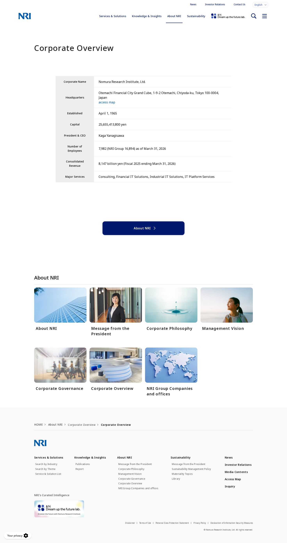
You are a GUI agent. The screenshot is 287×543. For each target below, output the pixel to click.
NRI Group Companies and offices (138, 488)
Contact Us (239, 4)
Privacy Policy (199, 523)
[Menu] (264, 16)
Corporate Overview (130, 483)
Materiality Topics (182, 474)
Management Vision (130, 474)
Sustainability (196, 16)
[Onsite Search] (253, 16)
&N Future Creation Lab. (228, 16)
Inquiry (230, 486)
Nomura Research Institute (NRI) (25, 16)
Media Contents (236, 472)
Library (176, 478)
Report (80, 469)
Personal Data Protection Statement (172, 523)
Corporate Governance (131, 478)
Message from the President (135, 464)
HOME (38, 424)
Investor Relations (215, 4)
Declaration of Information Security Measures (231, 523)
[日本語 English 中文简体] (260, 5)
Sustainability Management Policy (191, 469)
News (193, 4)
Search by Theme (45, 469)
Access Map (233, 479)
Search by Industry (46, 464)
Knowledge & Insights (146, 16)
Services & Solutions (112, 16)
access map (107, 102)
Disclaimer (130, 523)
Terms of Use (145, 523)
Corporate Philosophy (131, 469)
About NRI (174, 16)
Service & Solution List (48, 474)
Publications (83, 464)
